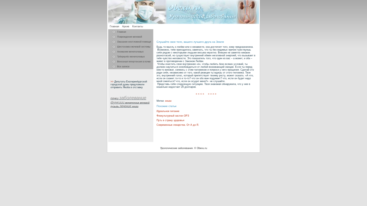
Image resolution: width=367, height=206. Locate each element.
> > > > (212, 94)
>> (112, 81)
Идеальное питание (168, 111)
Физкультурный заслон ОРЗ (173, 115)
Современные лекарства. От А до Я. (178, 124)
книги (168, 100)
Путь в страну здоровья (170, 120)
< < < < (200, 94)
